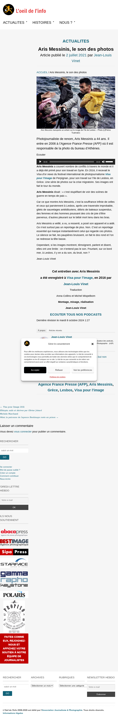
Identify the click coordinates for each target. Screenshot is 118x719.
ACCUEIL (42, 72)
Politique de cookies (57, 377)
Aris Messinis (101, 384)
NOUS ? (65, 22)
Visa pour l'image (89, 390)
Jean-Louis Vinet (61, 337)
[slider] (110, 161)
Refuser (59, 370)
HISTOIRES (42, 22)
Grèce (53, 390)
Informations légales (13, 713)
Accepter (35, 370)
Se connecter (6, 467)
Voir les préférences (82, 370)
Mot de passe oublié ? (10, 470)
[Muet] (103, 161)
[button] (92, 343)
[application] (76, 162)
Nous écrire (5, 479)
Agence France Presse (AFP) (62, 384)
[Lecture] (40, 161)
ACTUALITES (13, 22)
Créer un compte (7, 473)
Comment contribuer (9, 476)
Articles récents (55, 330)
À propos (41, 330)
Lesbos (66, 390)
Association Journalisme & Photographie (62, 710)
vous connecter (23, 431)
